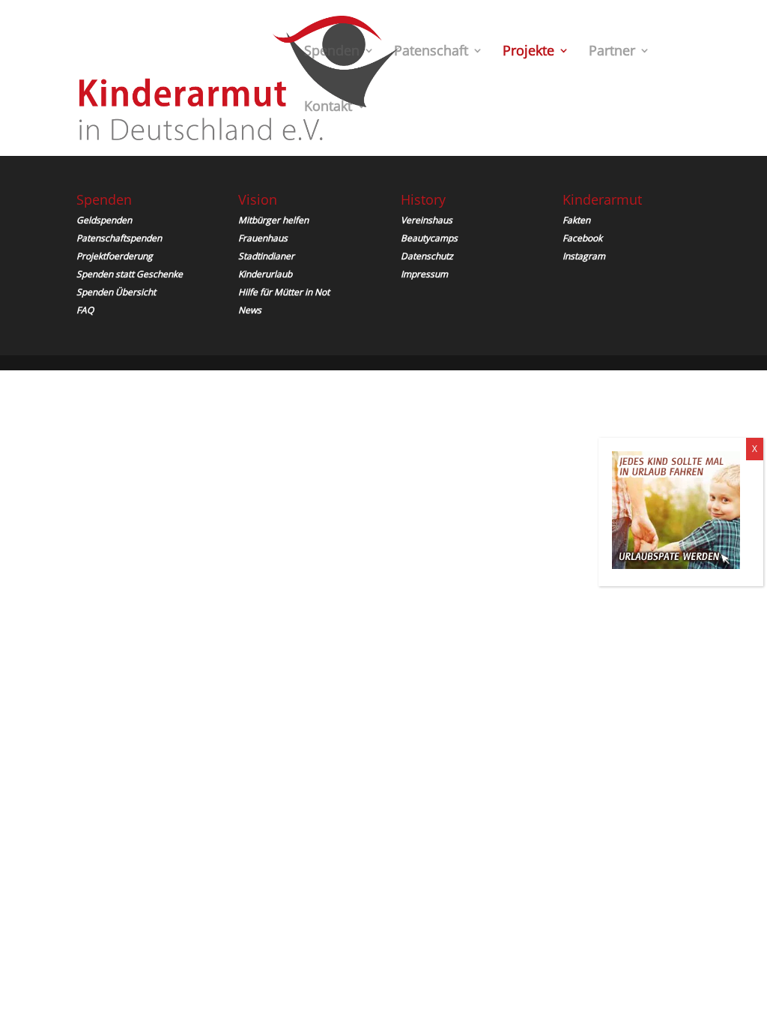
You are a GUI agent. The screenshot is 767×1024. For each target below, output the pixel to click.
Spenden (332, 52)
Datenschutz (427, 256)
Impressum (424, 274)
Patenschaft (431, 52)
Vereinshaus (426, 220)
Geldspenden (104, 220)
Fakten (576, 220)
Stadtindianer (266, 256)
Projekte (528, 52)
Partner (612, 52)
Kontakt (328, 107)
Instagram (584, 256)
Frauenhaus (263, 238)
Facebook (582, 238)
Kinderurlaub (265, 274)
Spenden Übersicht (116, 292)
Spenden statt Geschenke (129, 274)
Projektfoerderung (114, 256)
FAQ (85, 310)
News (249, 310)
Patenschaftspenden (119, 238)
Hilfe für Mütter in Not (284, 292)
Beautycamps (429, 238)
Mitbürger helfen (273, 220)
